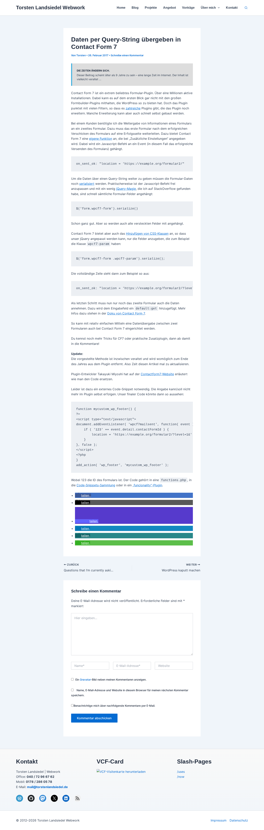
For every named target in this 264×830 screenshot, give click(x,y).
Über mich (208, 7)
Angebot (169, 7)
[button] (218, 7)
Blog (135, 7)
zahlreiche (133, 108)
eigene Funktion (100, 139)
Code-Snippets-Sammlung (96, 485)
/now (180, 777)
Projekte (151, 7)
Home (121, 7)
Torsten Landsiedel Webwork (50, 7)
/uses (181, 772)
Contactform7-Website (157, 374)
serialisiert (86, 184)
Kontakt (232, 7)
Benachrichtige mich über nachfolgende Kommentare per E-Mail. (114, 705)
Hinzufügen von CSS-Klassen (147, 233)
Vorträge (188, 7)
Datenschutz (239, 820)
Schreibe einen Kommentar (127, 55)
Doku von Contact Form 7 (126, 313)
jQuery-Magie (126, 189)
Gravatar (85, 679)
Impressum (219, 820)
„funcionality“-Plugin (147, 485)
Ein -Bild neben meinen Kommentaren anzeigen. (110, 679)
